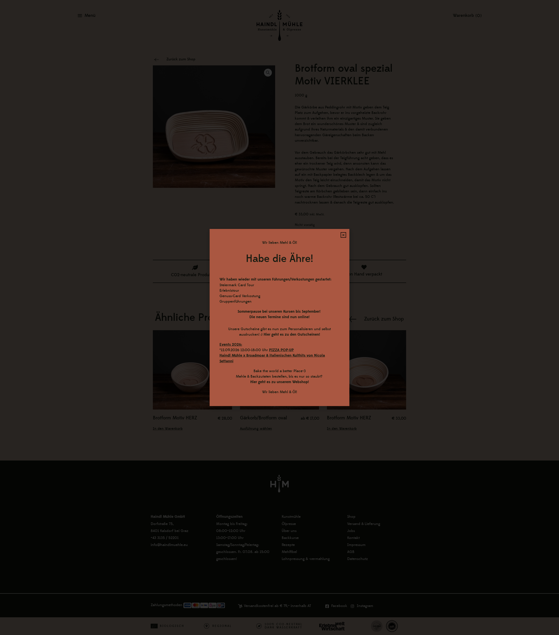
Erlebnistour (229, 290)
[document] (279, 317)
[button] (343, 235)
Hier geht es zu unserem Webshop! (279, 382)
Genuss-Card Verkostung (239, 296)
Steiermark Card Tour (236, 285)
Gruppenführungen (235, 301)
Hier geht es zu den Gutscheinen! (292, 334)
